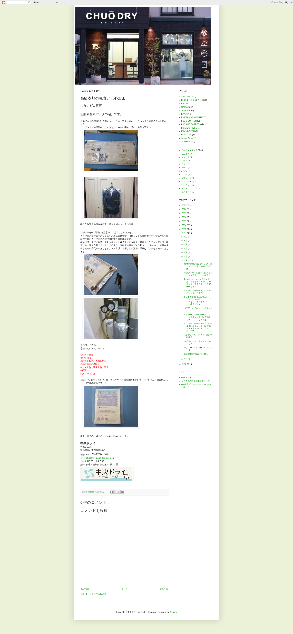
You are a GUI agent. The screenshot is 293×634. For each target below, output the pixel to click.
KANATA (185, 114)
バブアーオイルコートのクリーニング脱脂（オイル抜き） (198, 274)
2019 (184, 213)
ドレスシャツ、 (188, 188)
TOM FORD (186, 141)
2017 (184, 221)
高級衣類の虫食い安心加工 (196, 354)
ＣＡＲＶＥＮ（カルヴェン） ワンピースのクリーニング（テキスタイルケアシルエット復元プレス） (198, 300)
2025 (184, 205)
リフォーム (186, 178)
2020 (184, 209)
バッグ (184, 174)
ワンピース (186, 181)
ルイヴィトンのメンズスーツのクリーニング (198, 342)
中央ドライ (186, 377)
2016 (184, 225)
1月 (186, 359)
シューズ (185, 157)
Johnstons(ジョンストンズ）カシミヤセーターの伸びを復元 (198, 266)
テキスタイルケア (189, 150)
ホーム (124, 589)
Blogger (173, 612)
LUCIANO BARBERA (191, 124)
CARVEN (185, 107)
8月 (186, 240)
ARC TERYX (187, 96)
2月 (186, 260)
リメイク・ (186, 192)
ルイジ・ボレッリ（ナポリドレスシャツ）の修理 (198, 291)
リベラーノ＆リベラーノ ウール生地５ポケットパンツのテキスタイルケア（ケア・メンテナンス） (198, 327)
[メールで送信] (111, 492)
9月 (186, 236)
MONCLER (186, 135)
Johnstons (186, 110)
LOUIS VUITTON (189, 121)
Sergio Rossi (187, 138)
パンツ (184, 171)
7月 (186, 244)
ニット (184, 164)
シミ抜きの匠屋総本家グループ (195, 381)
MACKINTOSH (188, 131)
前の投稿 (164, 589)
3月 (186, 256)
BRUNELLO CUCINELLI (192, 100)
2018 (184, 217)
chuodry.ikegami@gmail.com (100, 457)
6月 (186, 248)
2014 (184, 233)
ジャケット (186, 185)
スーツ (184, 167)
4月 (186, 252)
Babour (184, 103)
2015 (184, 229)
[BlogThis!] (115, 492)
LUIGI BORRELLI (189, 128)
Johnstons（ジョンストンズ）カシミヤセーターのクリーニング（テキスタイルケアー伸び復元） (198, 283)
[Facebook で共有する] (122, 492)
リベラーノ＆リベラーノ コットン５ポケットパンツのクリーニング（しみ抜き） (198, 317)
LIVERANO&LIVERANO (192, 117)
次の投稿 (85, 589)
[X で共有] (119, 492)
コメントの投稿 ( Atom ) (96, 594)
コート (184, 161)
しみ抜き (185, 154)
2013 (184, 364)
